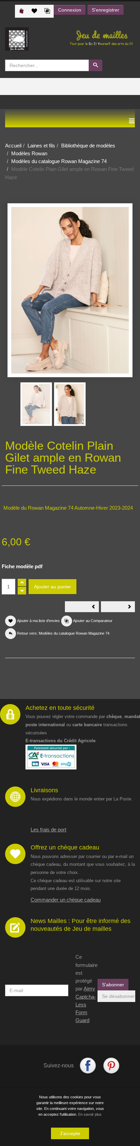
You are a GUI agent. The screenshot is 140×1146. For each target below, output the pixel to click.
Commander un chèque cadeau (66, 900)
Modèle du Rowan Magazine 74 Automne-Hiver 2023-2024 (68, 508)
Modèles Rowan (29, 153)
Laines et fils (41, 145)
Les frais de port (48, 829)
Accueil (13, 145)
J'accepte (70, 1133)
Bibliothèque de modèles (88, 145)
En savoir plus (90, 1114)
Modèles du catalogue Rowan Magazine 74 (59, 161)
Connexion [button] (69, 10)
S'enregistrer (105, 10)
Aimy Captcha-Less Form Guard (85, 1004)
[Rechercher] (95, 65)
